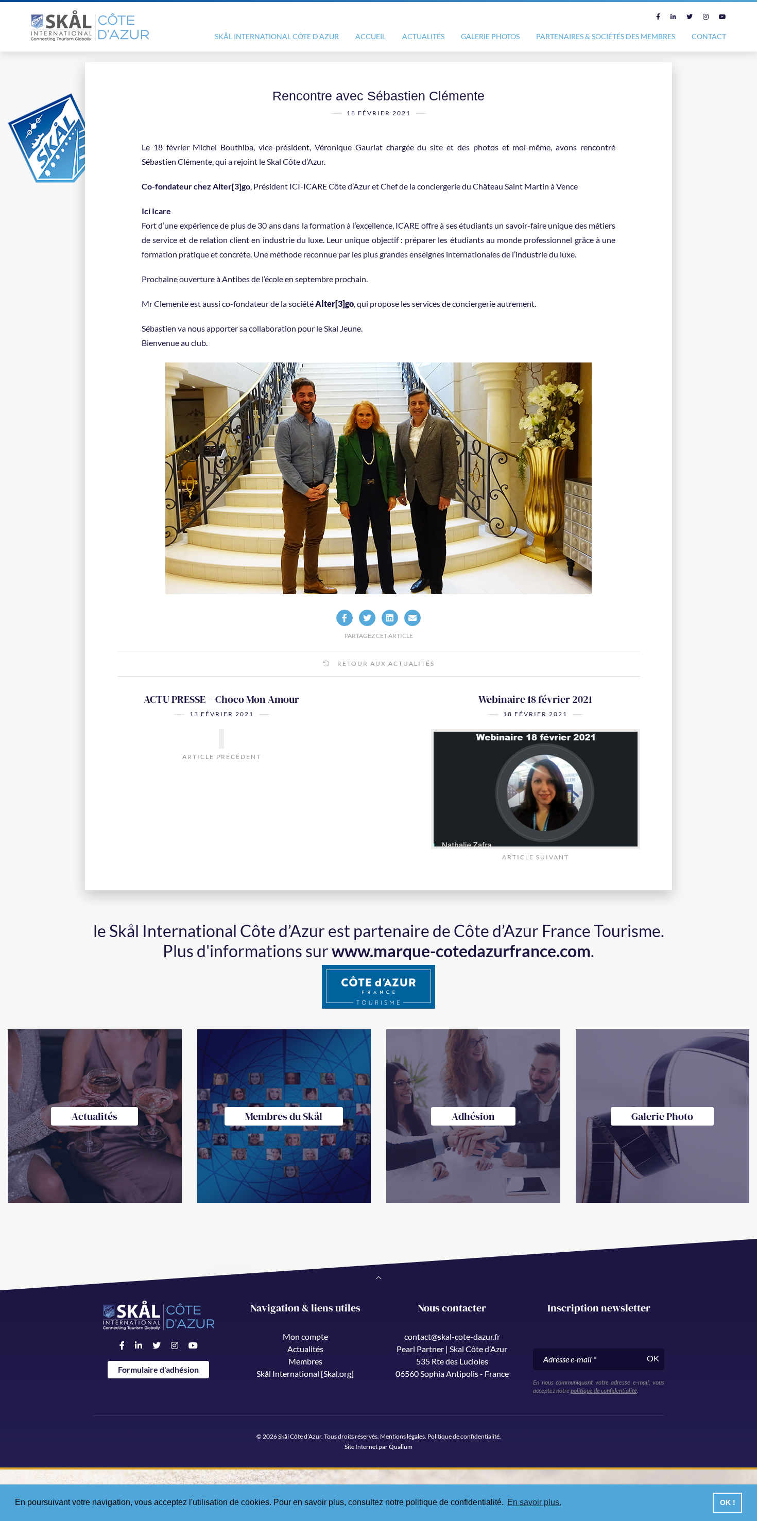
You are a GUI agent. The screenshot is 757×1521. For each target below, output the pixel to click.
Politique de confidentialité (463, 1436)
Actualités (423, 36)
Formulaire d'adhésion (158, 1369)
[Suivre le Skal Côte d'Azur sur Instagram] (706, 17)
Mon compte (305, 1336)
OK (653, 1358)
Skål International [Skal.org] (305, 1373)
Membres (305, 1361)
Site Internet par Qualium (378, 1446)
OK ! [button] (727, 1502)
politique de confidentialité (604, 1390)
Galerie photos (490, 36)
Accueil (370, 36)
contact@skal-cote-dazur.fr (452, 1336)
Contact (709, 36)
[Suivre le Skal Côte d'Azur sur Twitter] (689, 17)
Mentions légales (402, 1436)
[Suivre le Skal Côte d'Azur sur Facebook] (658, 17)
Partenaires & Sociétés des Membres (605, 36)
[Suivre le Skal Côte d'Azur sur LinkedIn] (673, 17)
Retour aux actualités (385, 663)
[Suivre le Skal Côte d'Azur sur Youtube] (722, 17)
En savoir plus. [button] (534, 1502)
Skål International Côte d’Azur (277, 36)
